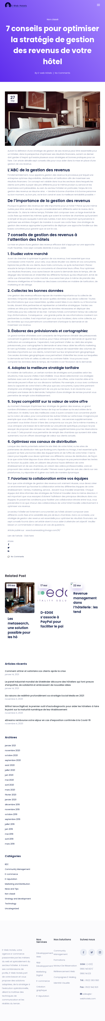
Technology (10, 903)
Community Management (17, 869)
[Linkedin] (100, 952)
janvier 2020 (10, 799)
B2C (7, 864)
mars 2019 (9, 843)
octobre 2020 (11, 755)
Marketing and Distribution (17, 884)
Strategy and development (18, 898)
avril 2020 (9, 784)
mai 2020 (9, 780)
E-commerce (11, 874)
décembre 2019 (12, 804)
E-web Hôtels (45, 73)
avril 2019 (9, 839)
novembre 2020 (12, 750)
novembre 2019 (12, 809)
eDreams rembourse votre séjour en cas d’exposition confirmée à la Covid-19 (48, 720)
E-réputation (42, 996)
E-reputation (11, 879)
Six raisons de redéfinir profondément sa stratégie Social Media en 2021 (44, 695)
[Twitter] (91, 952)
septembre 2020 (13, 760)
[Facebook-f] (83, 952)
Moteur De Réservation (65, 965)
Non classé (52, 19)
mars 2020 (10, 789)
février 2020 (10, 794)
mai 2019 (9, 834)
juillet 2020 (10, 770)
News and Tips (11, 889)
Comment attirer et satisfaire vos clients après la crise (35, 671)
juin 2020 (9, 775)
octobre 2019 (11, 814)
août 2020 (10, 765)
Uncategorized (12, 908)
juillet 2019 (9, 824)
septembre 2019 (12, 819)
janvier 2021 (10, 745)
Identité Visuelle (62, 982)
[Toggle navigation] (98, 5)
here (31, 535)
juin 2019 (9, 829)
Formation (59, 959)
